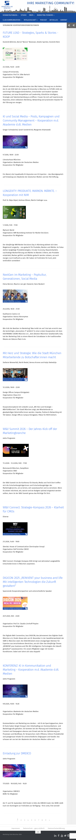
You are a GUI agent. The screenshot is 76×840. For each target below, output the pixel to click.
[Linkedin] (55, 835)
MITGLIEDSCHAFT (30, 20)
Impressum (15, 828)
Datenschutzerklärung (56, 828)
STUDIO (23, 15)
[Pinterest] (72, 835)
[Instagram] (68, 835)
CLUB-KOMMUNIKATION (11, 20)
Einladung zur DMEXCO (17, 753)
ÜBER (31, 15)
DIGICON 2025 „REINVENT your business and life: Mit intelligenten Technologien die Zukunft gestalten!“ (33, 581)
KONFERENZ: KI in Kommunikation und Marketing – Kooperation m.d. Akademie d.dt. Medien (31, 669)
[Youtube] (62, 835)
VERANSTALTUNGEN (10, 15)
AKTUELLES (53, 20)
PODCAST (43, 20)
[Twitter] (65, 835)
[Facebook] (58, 835)
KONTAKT (63, 20)
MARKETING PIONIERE (45, 15)
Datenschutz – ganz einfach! (33, 828)
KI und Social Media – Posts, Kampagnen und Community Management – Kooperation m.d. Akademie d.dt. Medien (31, 120)
